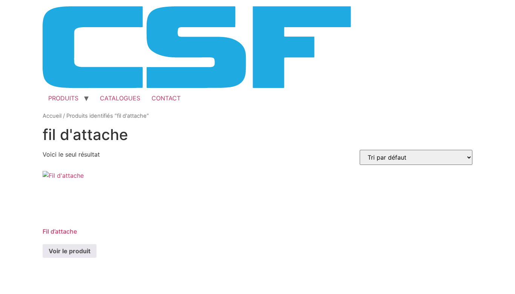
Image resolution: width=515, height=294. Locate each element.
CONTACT (166, 98)
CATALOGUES (120, 98)
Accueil (52, 115)
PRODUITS (63, 98)
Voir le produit (69, 251)
